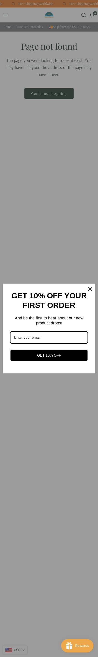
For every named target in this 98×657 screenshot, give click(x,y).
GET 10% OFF (49, 355)
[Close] (89, 289)
